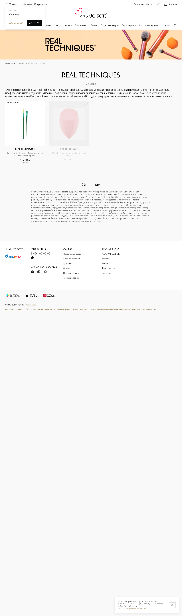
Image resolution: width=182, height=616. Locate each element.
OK (172, 605)
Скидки (94, 25)
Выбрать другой (16, 23)
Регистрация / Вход (143, 4)
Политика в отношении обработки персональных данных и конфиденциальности (37, 309)
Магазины (27, 4)
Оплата (66, 268)
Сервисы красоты (71, 259)
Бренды (20, 63)
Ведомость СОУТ (149, 309)
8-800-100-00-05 (40, 253)
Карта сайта (31, 305)
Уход (58, 25)
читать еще (163, 96)
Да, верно (34, 23)
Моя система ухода (148, 25)
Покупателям (40, 4)
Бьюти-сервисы (129, 25)
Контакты (106, 273)
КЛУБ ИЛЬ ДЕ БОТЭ (111, 254)
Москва (13, 4)
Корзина (173, 4)
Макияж (49, 25)
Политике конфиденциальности (132, 608)
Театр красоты (108, 268)
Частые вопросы (71, 278)
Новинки (68, 25)
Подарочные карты (110, 25)
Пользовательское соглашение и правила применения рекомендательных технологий (106, 309)
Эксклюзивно (81, 25)
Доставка (67, 264)
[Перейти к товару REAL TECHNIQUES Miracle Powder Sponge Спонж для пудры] (69, 132)
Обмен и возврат (71, 273)
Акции (167, 25)
